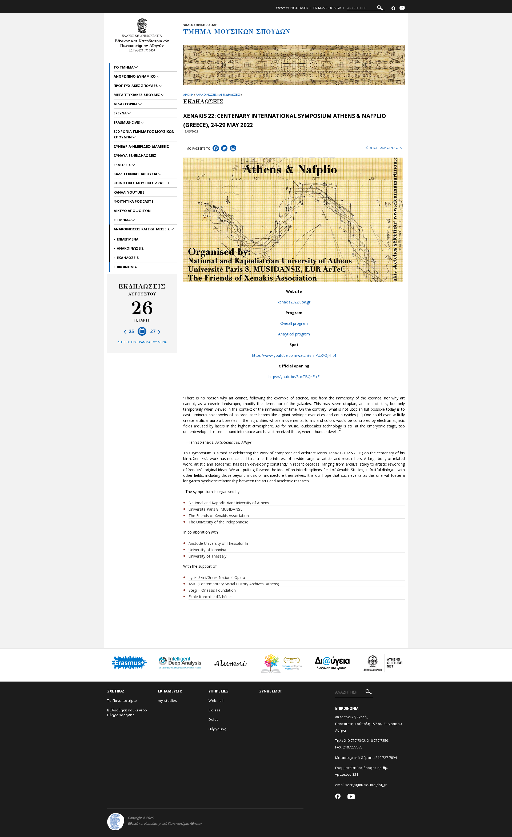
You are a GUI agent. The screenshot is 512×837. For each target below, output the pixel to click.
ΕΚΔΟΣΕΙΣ (123, 164)
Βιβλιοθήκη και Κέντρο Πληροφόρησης (127, 713)
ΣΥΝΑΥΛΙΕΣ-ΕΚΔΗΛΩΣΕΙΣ (135, 155)
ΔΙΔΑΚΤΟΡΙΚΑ (126, 104)
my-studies (167, 700)
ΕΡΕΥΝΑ (120, 113)
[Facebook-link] (393, 8)
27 (153, 331)
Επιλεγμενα (127, 239)
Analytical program (294, 334)
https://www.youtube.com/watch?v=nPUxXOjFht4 (294, 355)
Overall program (294, 323)
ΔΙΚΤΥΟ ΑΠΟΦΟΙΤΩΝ (132, 210)
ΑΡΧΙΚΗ (188, 95)
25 (131, 331)
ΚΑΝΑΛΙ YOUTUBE (129, 192)
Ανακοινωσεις (130, 248)
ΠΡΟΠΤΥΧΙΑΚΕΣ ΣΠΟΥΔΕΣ (136, 85)
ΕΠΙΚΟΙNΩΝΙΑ (125, 267)
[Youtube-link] (402, 8)
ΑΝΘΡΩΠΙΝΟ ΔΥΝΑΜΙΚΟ (135, 76)
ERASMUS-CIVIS (127, 122)
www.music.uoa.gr (292, 8)
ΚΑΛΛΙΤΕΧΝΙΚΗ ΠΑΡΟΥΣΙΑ (136, 173)
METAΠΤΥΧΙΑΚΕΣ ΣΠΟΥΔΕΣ (137, 94)
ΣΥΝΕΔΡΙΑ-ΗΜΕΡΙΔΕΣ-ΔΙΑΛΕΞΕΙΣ (141, 146)
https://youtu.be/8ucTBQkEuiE (294, 376)
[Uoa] (115, 821)
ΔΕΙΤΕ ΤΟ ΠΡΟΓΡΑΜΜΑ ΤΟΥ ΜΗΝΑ (142, 342)
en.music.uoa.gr (327, 8)
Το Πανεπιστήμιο (122, 700)
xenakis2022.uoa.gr (294, 302)
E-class (215, 710)
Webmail (216, 700)
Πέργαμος (217, 729)
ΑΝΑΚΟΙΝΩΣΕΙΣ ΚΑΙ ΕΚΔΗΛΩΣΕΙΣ (218, 95)
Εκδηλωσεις (128, 257)
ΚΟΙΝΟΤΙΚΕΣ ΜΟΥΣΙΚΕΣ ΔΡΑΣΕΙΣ (142, 183)
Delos (214, 719)
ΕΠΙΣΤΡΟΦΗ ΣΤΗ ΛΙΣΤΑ (386, 148)
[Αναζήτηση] (380, 8)
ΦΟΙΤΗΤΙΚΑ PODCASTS (134, 201)
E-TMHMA (122, 219)
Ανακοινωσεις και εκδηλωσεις (142, 229)
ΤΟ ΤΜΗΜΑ (124, 67)
